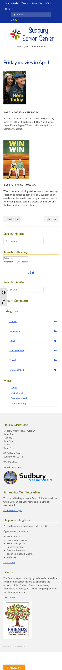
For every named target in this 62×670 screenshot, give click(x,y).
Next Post (51, 219)
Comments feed (19, 398)
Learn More (9, 562)
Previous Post (13, 219)
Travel (12, 360)
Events (13, 321)
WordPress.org (18, 403)
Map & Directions (12, 467)
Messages (14, 331)
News (12, 341)
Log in (14, 387)
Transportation (16, 350)
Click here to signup (13, 510)
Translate (24, 262)
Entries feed (17, 393)
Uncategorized (16, 370)
